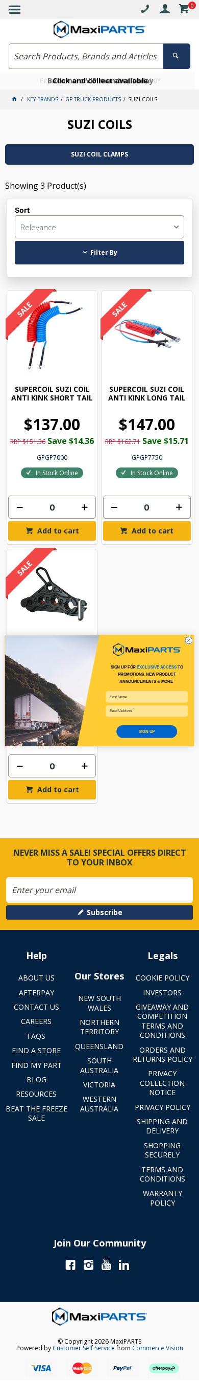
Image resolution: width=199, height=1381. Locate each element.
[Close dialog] (188, 640)
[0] (184, 10)
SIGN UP (147, 731)
